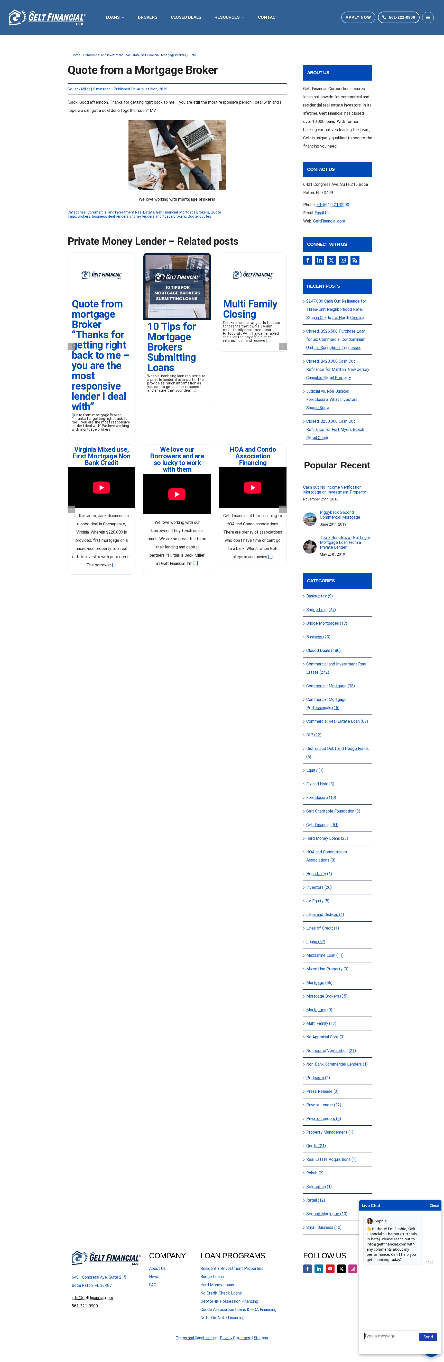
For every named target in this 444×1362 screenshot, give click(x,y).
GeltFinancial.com (329, 221)
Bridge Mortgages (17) (326, 623)
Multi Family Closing (250, 309)
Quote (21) (316, 1145)
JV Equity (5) (317, 901)
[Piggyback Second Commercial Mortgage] (310, 516)
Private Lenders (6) (323, 1118)
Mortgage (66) (319, 982)
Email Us (322, 212)
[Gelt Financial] (101, 254)
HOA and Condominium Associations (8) (326, 856)
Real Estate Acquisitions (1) (331, 1159)
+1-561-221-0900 (333, 204)
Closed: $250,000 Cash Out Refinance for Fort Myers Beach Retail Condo (335, 429)
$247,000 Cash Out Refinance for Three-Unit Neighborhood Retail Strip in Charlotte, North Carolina (336, 309)
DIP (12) (313, 734)
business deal (103, 216)
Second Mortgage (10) (326, 1213)
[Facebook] (307, 260)
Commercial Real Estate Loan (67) (337, 721)
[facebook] (307, 1268)
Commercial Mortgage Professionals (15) (326, 703)
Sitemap (261, 1338)
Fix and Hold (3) (320, 783)
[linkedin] (318, 1268)
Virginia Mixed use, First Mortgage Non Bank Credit (102, 456)
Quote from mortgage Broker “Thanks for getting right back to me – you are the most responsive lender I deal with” (101, 355)
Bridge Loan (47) (321, 609)
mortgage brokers (171, 216)
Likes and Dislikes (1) (325, 914)
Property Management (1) (329, 1132)
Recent (355, 465)
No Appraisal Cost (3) (325, 1037)
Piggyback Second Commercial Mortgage (340, 515)
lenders (122, 216)
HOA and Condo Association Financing (252, 456)
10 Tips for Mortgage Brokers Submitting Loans (171, 347)
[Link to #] (428, 17)
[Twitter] (331, 260)
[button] (71, 346)
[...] (193, 390)
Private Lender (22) (323, 1105)
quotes (205, 216)
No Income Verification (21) (331, 1050)
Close (434, 1205)
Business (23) (318, 636)
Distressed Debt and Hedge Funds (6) (337, 752)
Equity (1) (314, 770)
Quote (216, 212)
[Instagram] (343, 260)
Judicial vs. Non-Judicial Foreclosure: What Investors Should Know (331, 399)
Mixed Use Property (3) (327, 969)
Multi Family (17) (321, 1023)
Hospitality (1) (319, 873)
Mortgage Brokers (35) (326, 996)
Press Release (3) (322, 1091)
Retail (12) (315, 1200)
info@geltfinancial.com (92, 1297)
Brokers (84, 216)
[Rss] (354, 260)
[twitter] (341, 1268)
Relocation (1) (319, 1186)
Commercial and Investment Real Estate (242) (336, 668)
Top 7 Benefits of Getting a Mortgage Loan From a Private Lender (345, 542)
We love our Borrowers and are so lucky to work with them (177, 459)
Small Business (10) (323, 1227)
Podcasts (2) (318, 1077)
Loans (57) (315, 941)
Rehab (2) (314, 1173)
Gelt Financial (167, 212)
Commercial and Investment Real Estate (120, 212)
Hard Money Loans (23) (327, 838)
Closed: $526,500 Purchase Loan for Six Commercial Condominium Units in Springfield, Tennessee (335, 339)
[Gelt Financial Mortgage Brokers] (177, 254)
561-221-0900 (85, 1305)
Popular (320, 465)
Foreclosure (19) (321, 797)
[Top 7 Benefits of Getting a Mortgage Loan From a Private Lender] (310, 544)
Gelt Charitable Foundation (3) (333, 811)
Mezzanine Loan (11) (325, 955)
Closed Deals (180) (323, 650)
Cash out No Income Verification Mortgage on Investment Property (334, 490)
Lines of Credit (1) (322, 928)
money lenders (142, 216)
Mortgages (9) (319, 1009)
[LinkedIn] (319, 260)
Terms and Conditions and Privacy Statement (214, 1338)
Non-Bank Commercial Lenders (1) (337, 1064)
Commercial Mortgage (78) (330, 685)
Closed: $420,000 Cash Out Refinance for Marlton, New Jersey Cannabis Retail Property (337, 369)
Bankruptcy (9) (319, 596)
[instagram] (352, 1268)
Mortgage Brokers (194, 212)
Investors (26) (319, 887)
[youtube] (330, 1268)
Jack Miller (81, 89)
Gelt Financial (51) (322, 824)
